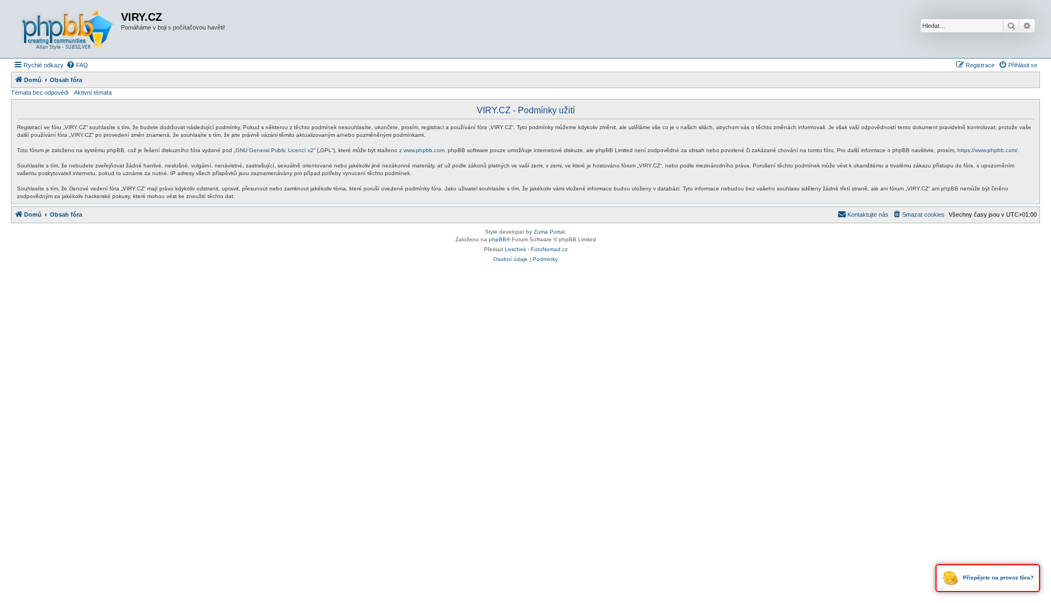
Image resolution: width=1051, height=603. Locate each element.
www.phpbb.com (423, 150)
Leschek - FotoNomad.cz (536, 249)
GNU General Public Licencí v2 (274, 150)
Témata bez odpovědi (39, 92)
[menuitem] (77, 65)
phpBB (497, 239)
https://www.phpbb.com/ (987, 150)
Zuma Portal (549, 232)
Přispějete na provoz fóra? (997, 578)
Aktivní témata (93, 92)
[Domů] (67, 29)
